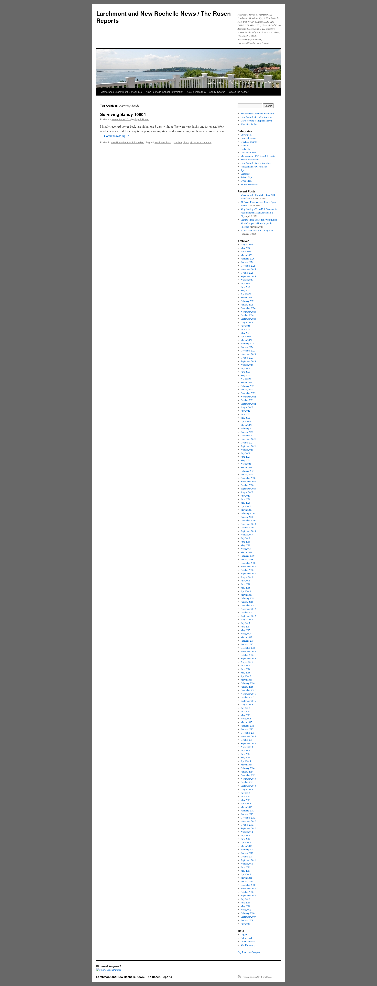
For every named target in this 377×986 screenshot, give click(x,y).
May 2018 (245, 587)
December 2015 (248, 690)
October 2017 (247, 612)
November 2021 (248, 439)
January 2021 (247, 474)
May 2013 (245, 799)
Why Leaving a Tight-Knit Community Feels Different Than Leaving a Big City (259, 212)
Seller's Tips (246, 177)
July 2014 (245, 750)
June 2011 (245, 867)
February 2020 (247, 513)
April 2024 (246, 336)
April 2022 (246, 421)
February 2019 (247, 555)
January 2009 (247, 920)
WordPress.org (248, 944)
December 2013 (248, 775)
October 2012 (247, 824)
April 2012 (246, 842)
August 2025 (247, 279)
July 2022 (245, 410)
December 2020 (248, 477)
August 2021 (247, 449)
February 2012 (247, 849)
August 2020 (247, 492)
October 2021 (247, 442)
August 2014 (247, 746)
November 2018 (248, 566)
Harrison (245, 145)
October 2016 (247, 654)
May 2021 (245, 460)
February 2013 (247, 810)
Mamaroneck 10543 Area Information (258, 155)
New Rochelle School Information (164, 92)
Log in (244, 934)
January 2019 (247, 559)
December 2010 (248, 884)
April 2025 (246, 293)
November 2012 (248, 821)
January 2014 (247, 771)
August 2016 (247, 661)
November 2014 (248, 736)
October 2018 (247, 569)
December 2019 (248, 520)
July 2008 (245, 923)
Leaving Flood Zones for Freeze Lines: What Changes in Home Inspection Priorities (259, 223)
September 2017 (248, 615)
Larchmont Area (248, 152)
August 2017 (247, 619)
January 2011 (247, 881)
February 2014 (247, 768)
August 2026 (247, 244)
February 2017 (247, 640)
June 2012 (245, 838)
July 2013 (245, 792)
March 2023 (246, 382)
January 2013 (247, 814)
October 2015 (247, 697)
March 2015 (246, 722)
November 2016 (248, 651)
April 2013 (246, 803)
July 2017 (245, 623)
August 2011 (247, 863)
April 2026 (246, 251)
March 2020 (246, 509)
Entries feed (246, 937)
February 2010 (247, 913)
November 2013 (248, 778)
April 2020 (246, 506)
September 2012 (248, 828)
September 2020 (248, 488)
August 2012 (247, 831)
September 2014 (248, 743)
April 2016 (246, 676)
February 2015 (247, 725)
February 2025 (247, 301)
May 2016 (245, 672)
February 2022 (247, 428)
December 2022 (248, 393)
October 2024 (247, 315)
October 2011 (247, 856)
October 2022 (247, 400)
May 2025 (245, 290)
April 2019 (246, 548)
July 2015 (245, 707)
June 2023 (245, 371)
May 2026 (245, 247)
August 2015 (247, 704)
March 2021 (246, 467)
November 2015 (248, 693)
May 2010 (245, 906)
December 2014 (248, 732)
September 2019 (248, 531)
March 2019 (246, 552)
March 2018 (246, 594)
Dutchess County (249, 141)
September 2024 (248, 318)
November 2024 (248, 311)
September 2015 (248, 700)
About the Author (238, 92)
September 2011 (248, 860)
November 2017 (248, 608)
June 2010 (245, 902)
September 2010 (248, 895)
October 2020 (247, 485)
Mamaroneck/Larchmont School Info (121, 92)
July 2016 (245, 665)
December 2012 (248, 817)
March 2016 (246, 679)
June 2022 (245, 414)
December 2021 (248, 435)
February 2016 (247, 683)
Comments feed (248, 941)
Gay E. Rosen (142, 119)
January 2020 (247, 516)
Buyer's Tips (247, 134)
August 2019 (247, 534)
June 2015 (245, 711)
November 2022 (248, 396)
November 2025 (248, 269)
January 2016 (247, 686)
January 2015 (247, 729)
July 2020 (245, 495)
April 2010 (246, 909)
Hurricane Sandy (163, 142)
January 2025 (247, 304)
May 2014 (245, 757)
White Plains (247, 180)
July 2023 (245, 368)
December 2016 (248, 647)
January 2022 (247, 431)
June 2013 (245, 796)
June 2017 (245, 626)
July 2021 (245, 453)
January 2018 (247, 601)
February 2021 (247, 470)
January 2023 (247, 389)
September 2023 (248, 361)
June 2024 (245, 329)
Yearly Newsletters (249, 184)
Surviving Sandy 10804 (123, 114)
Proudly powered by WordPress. (257, 976)
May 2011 (245, 870)
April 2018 (246, 591)
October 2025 (247, 272)
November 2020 (248, 481)
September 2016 (248, 658)
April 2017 (246, 633)
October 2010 (247, 891)
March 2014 (246, 764)
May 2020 (245, 502)
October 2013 (247, 782)
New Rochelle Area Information (127, 142)
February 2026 (247, 258)
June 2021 (245, 456)
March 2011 (246, 877)
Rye (242, 170)
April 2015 (246, 718)
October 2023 (247, 357)
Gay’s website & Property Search (206, 92)
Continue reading (116, 136)
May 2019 (245, 545)
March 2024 (246, 339)
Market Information (250, 159)
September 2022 (248, 403)
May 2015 (245, 715)
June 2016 (245, 669)
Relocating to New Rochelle (254, 166)
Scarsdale (245, 173)
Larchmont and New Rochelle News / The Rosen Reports (163, 17)
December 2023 (248, 350)
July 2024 (245, 325)
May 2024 (245, 332)
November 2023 (248, 354)
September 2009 (248, 916)
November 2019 (248, 523)
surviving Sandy (182, 142)
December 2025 (248, 265)
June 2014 (245, 753)
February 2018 (247, 598)
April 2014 (246, 760)
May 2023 (245, 375)
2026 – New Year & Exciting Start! (257, 230)
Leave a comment (201, 142)
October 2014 (247, 739)
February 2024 (247, 343)
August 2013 (247, 789)
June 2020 (245, 499)
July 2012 (245, 835)
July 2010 (245, 898)
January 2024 (247, 347)
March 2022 (246, 424)
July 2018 (245, 580)
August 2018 (247, 577)
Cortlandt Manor (248, 138)
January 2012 (247, 852)
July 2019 (245, 538)
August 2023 (247, 364)
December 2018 (248, 562)
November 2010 (248, 888)
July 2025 (245, 283)
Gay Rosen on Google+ (249, 952)
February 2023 (247, 385)
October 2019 (247, 527)
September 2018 (248, 573)
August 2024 (247, 322)
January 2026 (247, 262)
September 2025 (248, 276)
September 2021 (248, 446)
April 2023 (246, 378)
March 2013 (246, 806)
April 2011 (246, 874)
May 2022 (245, 417)
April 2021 (246, 463)
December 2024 (248, 308)
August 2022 (247, 407)
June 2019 (245, 541)
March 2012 (246, 845)
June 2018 (245, 584)
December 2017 (248, 605)
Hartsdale (245, 148)
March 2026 (246, 255)
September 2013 (248, 785)
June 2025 (245, 286)
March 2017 (246, 637)
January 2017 (247, 644)
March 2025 (246, 297)
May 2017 (245, 630)
